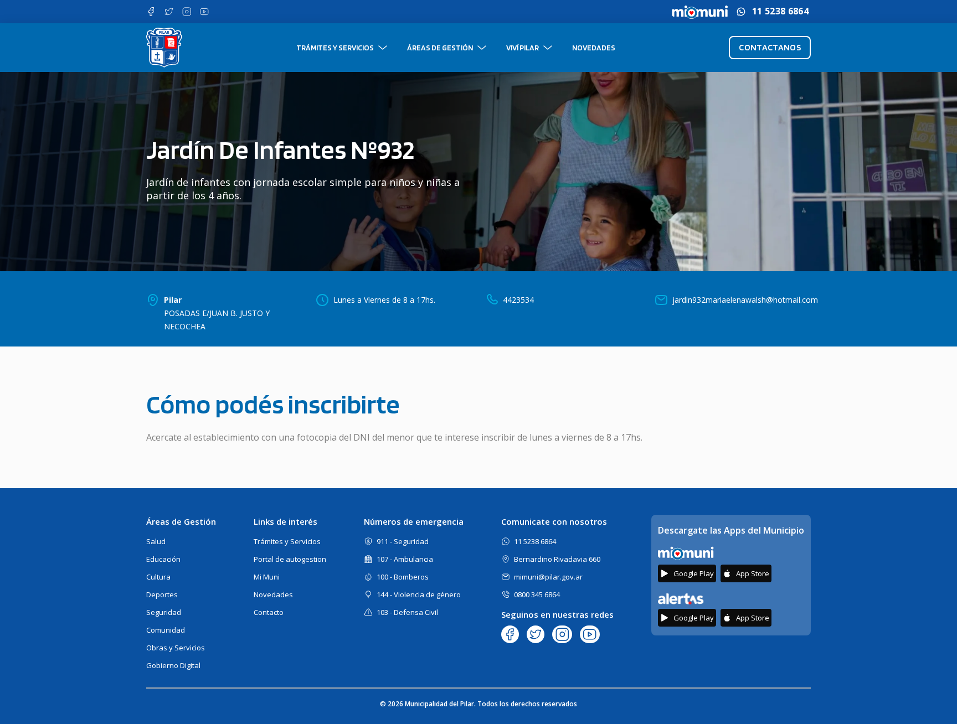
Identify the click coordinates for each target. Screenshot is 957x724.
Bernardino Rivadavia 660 (557, 559)
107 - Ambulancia (405, 559)
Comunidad (165, 630)
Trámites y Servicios (335, 47)
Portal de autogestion (290, 559)
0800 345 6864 (537, 594)
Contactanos (770, 47)
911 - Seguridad (403, 541)
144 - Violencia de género (419, 594)
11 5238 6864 (780, 11)
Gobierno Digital (173, 665)
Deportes (162, 594)
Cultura (158, 577)
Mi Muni (267, 577)
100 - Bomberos (403, 577)
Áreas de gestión (440, 47)
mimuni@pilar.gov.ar (548, 577)
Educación (163, 559)
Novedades (593, 47)
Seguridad (163, 612)
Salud (156, 541)
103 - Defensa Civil (407, 612)
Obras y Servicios (175, 648)
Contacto (269, 612)
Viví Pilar (522, 47)
